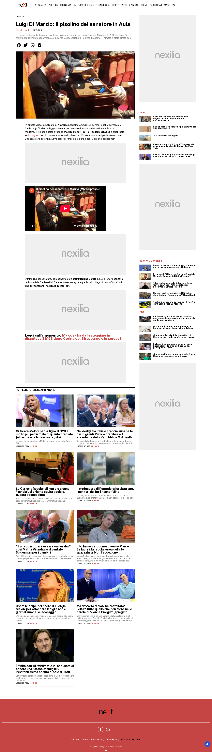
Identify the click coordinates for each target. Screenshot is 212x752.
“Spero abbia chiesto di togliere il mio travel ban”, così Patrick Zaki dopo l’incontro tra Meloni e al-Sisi (172, 285)
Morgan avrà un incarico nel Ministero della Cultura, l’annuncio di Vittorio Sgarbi (174, 294)
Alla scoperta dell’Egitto (165, 136)
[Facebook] (99, 728)
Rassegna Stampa (159, 5)
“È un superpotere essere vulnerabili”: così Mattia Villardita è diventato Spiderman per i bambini (44, 549)
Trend (144, 5)
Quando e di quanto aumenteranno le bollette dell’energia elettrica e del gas (173, 327)
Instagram (34, 135)
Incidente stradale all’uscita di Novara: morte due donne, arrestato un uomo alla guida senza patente (174, 318)
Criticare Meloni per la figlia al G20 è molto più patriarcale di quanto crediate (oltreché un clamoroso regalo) (44, 434)
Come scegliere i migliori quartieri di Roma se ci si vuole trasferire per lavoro (173, 336)
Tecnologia (102, 5)
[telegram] (39, 47)
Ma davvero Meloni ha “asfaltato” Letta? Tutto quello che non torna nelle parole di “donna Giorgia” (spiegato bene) (104, 609)
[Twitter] (107, 728)
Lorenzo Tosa (22, 446)
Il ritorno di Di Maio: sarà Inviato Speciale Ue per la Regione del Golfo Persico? (174, 275)
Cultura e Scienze (84, 5)
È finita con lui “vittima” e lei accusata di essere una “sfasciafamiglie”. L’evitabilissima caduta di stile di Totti (45, 669)
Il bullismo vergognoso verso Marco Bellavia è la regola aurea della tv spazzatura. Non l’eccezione (103, 549)
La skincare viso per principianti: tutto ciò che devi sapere (174, 128)
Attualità (40, 5)
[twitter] (26, 47)
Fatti (124, 5)
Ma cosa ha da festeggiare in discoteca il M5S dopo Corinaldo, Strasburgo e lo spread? (73, 337)
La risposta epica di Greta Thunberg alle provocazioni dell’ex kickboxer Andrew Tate (174, 146)
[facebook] (19, 47)
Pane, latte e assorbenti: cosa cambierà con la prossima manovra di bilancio (174, 266)
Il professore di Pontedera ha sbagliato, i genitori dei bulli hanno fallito (105, 490)
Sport (115, 5)
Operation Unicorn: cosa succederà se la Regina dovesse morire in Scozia (174, 355)
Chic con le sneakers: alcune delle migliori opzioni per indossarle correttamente (170, 118)
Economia (65, 5)
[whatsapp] (32, 47)
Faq (174, 5)
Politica (53, 5)
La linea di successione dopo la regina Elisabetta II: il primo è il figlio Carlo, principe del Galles (173, 346)
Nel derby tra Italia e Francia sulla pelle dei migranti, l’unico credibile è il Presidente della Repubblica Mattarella (105, 434)
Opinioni (133, 5)
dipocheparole (23, 30)
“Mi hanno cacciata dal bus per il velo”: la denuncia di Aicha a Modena (174, 303)
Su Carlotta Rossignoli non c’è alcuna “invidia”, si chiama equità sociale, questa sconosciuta (42, 491)
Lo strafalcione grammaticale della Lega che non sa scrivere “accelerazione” (174, 155)
